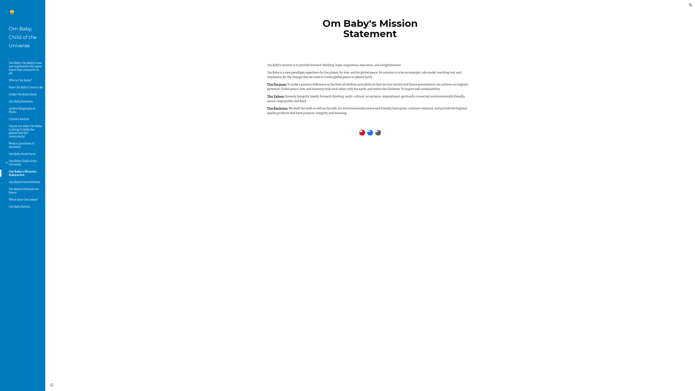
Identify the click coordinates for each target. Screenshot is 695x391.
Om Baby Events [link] (19, 206)
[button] (690, 5)
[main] (370, 28)
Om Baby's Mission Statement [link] (23, 173)
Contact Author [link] (19, 119)
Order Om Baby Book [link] (23, 94)
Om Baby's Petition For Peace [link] (24, 190)
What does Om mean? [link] (23, 199)
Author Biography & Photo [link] (22, 110)
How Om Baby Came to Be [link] (26, 87)
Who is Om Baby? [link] (20, 80)
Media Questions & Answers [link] (21, 145)
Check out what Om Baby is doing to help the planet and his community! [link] (25, 131)
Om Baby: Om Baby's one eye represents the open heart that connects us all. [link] (25, 68)
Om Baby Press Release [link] (24, 182)
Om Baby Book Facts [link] (22, 154)
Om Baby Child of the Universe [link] (23, 162)
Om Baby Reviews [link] (21, 101)
